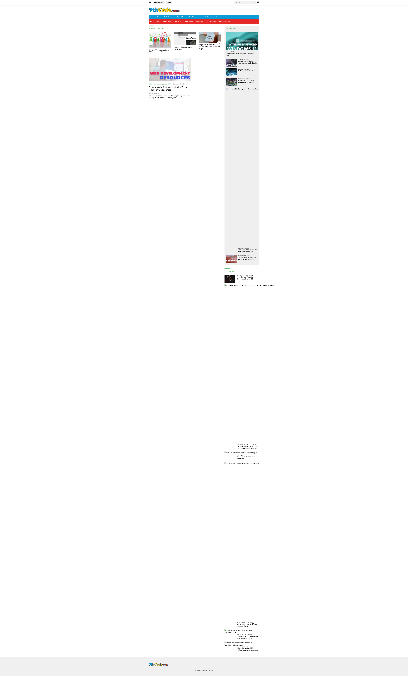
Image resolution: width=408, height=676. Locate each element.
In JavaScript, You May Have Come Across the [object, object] (246, 81)
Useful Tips (168, 84)
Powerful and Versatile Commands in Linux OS (245, 278)
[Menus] (150, 2)
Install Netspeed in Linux (246, 71)
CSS (150, 84)
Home (152, 17)
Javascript (178, 21)
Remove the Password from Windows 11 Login (240, 54)
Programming (211, 21)
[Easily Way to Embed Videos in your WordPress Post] (242, 631)
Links (200, 17)
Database (199, 21)
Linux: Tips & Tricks (179, 17)
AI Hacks (167, 17)
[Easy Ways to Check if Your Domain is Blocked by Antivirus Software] (231, 63)
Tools (206, 17)
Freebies (192, 17)
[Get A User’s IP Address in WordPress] (239, 452)
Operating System (225, 21)
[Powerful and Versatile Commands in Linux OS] (230, 279)
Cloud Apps (167, 21)
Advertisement (159, 2)
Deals (159, 17)
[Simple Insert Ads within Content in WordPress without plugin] (210, 37)
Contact (214, 17)
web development (154, 93)
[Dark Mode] (258, 2)
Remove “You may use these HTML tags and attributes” (159, 51)
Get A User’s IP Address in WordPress (246, 458)
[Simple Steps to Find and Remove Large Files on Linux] (231, 259)
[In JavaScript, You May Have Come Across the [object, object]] (231, 82)
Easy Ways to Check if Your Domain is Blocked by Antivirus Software (247, 62)
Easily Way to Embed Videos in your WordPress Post (248, 637)
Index (169, 2)
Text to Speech (155, 21)
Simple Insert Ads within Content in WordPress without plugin (209, 47)
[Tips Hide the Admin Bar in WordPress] (185, 38)
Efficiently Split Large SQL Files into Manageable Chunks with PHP (247, 447)
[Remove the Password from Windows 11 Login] (242, 41)
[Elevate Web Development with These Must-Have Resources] (170, 69)
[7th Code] (164, 10)
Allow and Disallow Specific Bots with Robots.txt (247, 251)
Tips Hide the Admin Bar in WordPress (183, 48)
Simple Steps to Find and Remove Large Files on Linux (247, 258)
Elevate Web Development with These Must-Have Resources (168, 88)
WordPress (189, 21)
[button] (254, 2)
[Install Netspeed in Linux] (231, 72)
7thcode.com (208, 670)
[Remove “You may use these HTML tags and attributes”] (160, 40)
